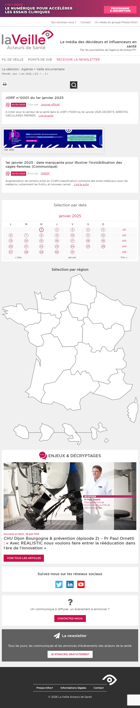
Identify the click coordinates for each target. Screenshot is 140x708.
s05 (123, 252)
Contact (86, 22)
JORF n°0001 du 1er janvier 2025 (34, 98)
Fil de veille (13, 59)
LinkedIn (70, 584)
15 (41, 240)
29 (41, 252)
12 (103, 235)
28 (26, 252)
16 (57, 240)
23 (56, 246)
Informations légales (73, 687)
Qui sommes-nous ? (63, 22)
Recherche (73, 85)
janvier (72, 257)
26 (103, 246)
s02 (123, 235)
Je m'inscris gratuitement (70, 654)
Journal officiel (50, 104)
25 (88, 246)
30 (56, 252)
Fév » (124, 257)
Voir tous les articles (24, 558)
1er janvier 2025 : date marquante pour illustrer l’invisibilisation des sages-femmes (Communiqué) (63, 164)
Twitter (59, 584)
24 (72, 246)
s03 (123, 240)
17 (72, 240)
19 (103, 240)
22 (41, 246)
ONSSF (45, 173)
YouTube (81, 584)
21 (26, 246)
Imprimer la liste (4, 84)
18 (88, 240)
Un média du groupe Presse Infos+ (116, 22)
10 (72, 235)
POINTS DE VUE (40, 59)
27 (10, 252)
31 (72, 252)
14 (26, 240)
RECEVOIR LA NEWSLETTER (78, 59)
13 (11, 240)
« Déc (18, 257)
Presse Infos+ (44, 687)
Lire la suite (46, 115)
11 (88, 235)
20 (10, 246)
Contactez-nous (70, 618)
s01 (124, 229)
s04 (124, 246)
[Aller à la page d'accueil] (28, 39)
